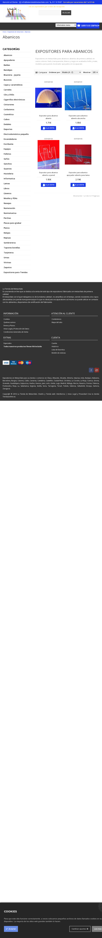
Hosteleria (8, 173)
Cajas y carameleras (13, 85)
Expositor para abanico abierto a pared (48, 173)
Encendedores (10, 139)
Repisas (7, 238)
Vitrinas (7, 262)
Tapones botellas (12, 247)
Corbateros (9, 109)
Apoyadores (9, 60)
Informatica (9, 178)
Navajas (7, 203)
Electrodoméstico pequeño (16, 134)
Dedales (7, 124)
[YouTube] (96, 370)
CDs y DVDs (9, 94)
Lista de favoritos (58, 350)
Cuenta (54, 343)
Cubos (6, 119)
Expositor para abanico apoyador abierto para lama (78, 173)
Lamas (7, 183)
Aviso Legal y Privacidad (77, 394)
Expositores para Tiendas (15, 272)
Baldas (7, 65)
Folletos (7, 154)
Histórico (55, 346)
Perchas (7, 218)
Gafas (6, 159)
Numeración (9, 208)
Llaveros (7, 193)
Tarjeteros (9, 252)
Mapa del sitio (57, 322)
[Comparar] (53, 109)
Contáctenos (56, 319)
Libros (6, 188)
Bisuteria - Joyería (12, 75)
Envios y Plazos (9, 325)
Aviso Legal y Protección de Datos (16, 329)
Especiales (7, 343)
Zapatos (8, 267)
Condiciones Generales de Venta (16, 332)
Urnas (6, 257)
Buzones (8, 80)
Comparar (42, 72)
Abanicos (27, 32)
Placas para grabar (12, 223)
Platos (7, 228)
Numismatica (10, 213)
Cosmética (9, 114)
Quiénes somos (9, 322)
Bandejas (8, 70)
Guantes (8, 168)
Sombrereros (10, 242)
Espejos (7, 149)
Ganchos (8, 163)
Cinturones (9, 104)
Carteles (7, 89)
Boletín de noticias (59, 353)
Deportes (8, 129)
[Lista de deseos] (57, 109)
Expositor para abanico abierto (48, 117)
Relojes (7, 233)
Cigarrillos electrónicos (14, 99)
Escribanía (8, 144)
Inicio (4, 32)
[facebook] (91, 370)
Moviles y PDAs (10, 198)
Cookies (7, 319)
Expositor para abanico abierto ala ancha (78, 117)
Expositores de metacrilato (15, 32)
